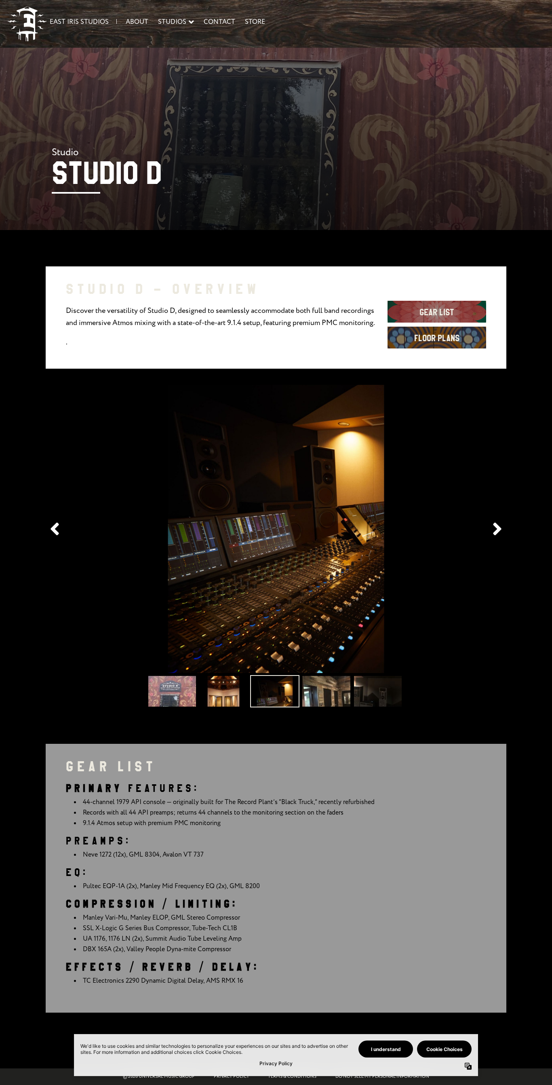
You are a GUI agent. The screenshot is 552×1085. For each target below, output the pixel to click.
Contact (219, 22)
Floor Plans (436, 338)
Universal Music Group (167, 1076)
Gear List (436, 312)
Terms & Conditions (292, 1076)
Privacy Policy (231, 1076)
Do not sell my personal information (382, 1076)
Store (255, 22)
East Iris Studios (79, 22)
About (137, 22)
